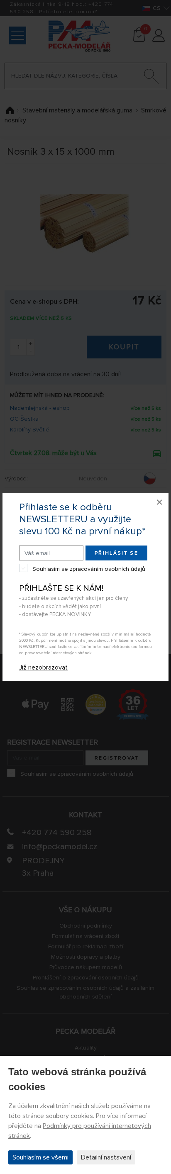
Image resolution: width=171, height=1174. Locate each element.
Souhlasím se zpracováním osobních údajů (88, 568)
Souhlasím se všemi (40, 1157)
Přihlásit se (116, 553)
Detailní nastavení (106, 1157)
